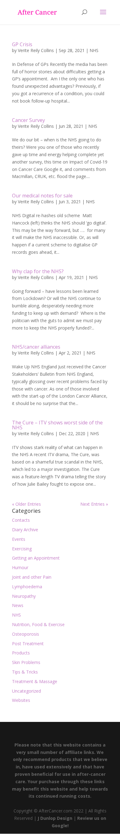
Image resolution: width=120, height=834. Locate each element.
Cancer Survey (28, 120)
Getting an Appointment (36, 558)
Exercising (22, 549)
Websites (21, 700)
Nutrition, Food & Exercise (38, 624)
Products (21, 653)
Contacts (21, 520)
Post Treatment (28, 643)
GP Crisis (22, 44)
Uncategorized (26, 691)
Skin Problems (26, 662)
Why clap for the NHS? (38, 271)
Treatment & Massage (34, 681)
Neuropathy (24, 596)
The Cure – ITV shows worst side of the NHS (57, 425)
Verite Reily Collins (36, 50)
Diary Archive (25, 529)
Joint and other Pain (31, 577)
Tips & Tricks (25, 672)
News (17, 605)
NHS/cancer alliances (36, 346)
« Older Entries (26, 504)
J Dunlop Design (54, 818)
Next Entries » (94, 504)
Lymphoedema (27, 586)
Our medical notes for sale (42, 195)
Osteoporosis (25, 634)
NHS (94, 50)
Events (18, 539)
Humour (20, 567)
